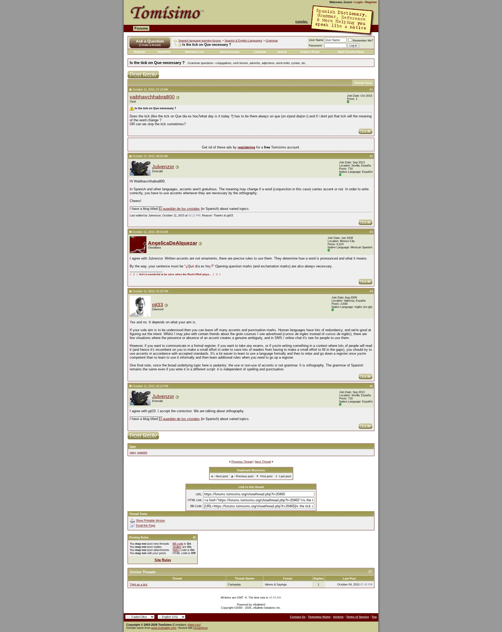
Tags (132, 446)
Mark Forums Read (351, 51)
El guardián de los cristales (179, 209)
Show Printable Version (150, 520)
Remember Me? (363, 40)
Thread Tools (363, 82)
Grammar (272, 40)
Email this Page (145, 525)
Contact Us (297, 616)
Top (374, 616)
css (197, 624)
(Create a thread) (150, 45)
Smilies (177, 546)
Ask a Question (150, 41)
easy (133, 452)
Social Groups (229, 51)
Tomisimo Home (319, 616)
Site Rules (163, 560)
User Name (316, 40)
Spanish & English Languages (243, 40)
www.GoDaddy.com (163, 627)
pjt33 (157, 304)
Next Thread (263, 461)
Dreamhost (200, 627)
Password (315, 45)
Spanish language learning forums (199, 40)
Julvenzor (163, 166)
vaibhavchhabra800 (152, 97)
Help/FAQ (164, 51)
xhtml (190, 624)
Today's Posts (310, 51)
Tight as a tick (138, 584)
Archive (338, 616)
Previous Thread (242, 461)
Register (371, 2)
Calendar (260, 51)
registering (246, 147)
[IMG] (176, 549)
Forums (141, 28)
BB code (178, 543)
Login (359, 2)
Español (301, 21)
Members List (194, 51)
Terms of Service (357, 616)
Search (282, 51)
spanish (142, 452)
